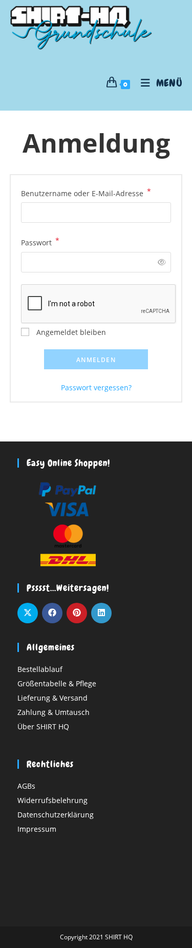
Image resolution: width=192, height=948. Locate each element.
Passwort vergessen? (96, 387)
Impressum (36, 829)
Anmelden (96, 359)
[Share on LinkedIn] (101, 613)
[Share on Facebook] (52, 613)
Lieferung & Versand (52, 698)
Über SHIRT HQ (43, 726)
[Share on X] (27, 613)
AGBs (26, 786)
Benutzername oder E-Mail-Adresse (86, 192)
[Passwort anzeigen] (160, 262)
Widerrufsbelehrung (52, 800)
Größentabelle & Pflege (56, 683)
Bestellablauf (39, 669)
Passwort (40, 241)
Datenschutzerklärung (55, 814)
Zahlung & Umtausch (53, 712)
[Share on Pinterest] (77, 613)
